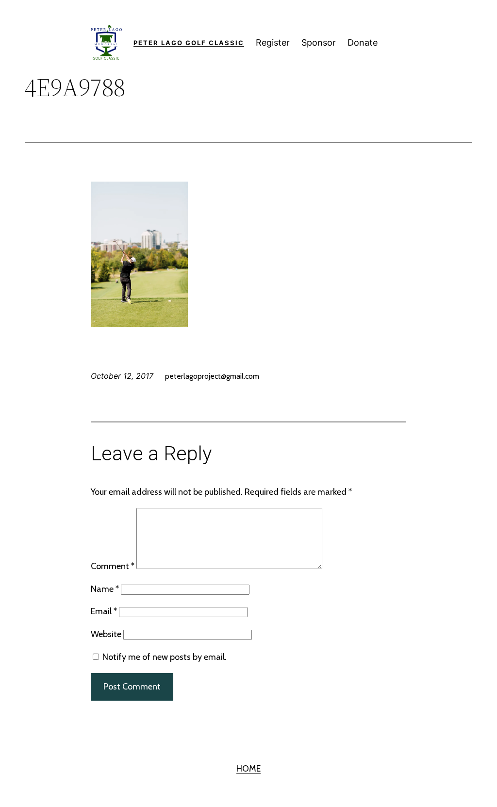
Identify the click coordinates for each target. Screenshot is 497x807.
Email (104, 611)
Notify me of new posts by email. (164, 657)
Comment (112, 566)
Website (106, 634)
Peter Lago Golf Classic (188, 43)
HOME (248, 768)
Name (105, 589)
